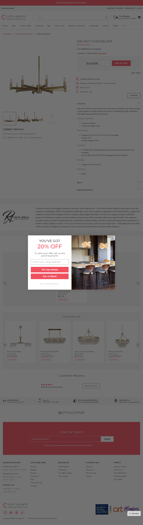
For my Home (50, 269)
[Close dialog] (112, 238)
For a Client (50, 276)
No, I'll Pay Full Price (50, 284)
